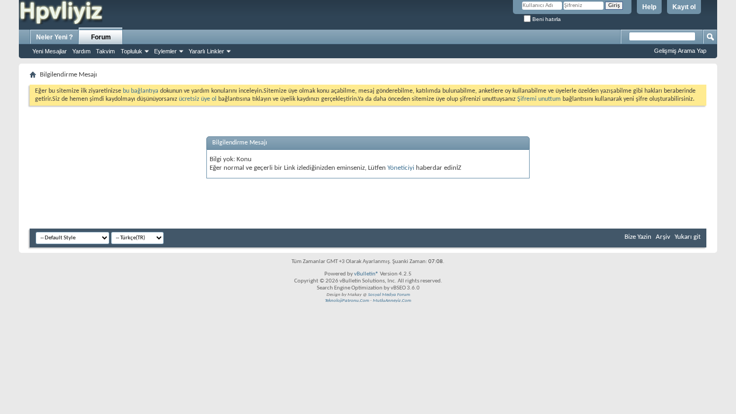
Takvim (105, 51)
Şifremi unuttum (539, 99)
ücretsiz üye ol (198, 99)
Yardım (81, 51)
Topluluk (131, 51)
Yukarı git (687, 236)
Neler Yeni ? (54, 37)
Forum (101, 37)
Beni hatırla (546, 19)
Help (649, 7)
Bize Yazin (637, 236)
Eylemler (165, 51)
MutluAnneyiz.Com (392, 300)
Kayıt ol (684, 7)
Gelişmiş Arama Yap (680, 50)
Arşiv (663, 236)
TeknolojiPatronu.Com (347, 300)
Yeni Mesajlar (49, 51)
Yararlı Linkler (206, 51)
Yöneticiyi (400, 167)
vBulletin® (366, 274)
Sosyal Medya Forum (389, 294)
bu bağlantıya (140, 91)
